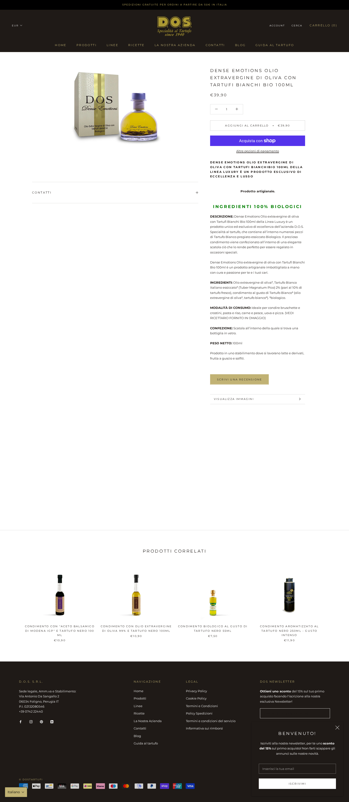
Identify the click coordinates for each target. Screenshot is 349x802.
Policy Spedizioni (199, 713)
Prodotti (86, 45)
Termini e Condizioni (202, 706)
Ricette (136, 45)
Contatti (215, 45)
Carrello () (323, 25)
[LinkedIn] (51, 721)
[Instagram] (31, 721)
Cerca (297, 25)
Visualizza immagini (234, 399)
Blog (240, 45)
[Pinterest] (41, 721)
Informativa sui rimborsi (204, 728)
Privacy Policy (196, 691)
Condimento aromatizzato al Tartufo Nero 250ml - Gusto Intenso (289, 631)
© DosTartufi (31, 779)
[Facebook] (20, 721)
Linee (112, 45)
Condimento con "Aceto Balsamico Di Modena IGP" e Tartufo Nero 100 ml (59, 631)
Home (60, 45)
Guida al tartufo (274, 45)
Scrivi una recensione (239, 379)
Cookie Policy (196, 698)
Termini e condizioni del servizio (211, 721)
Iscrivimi (297, 783)
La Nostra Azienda (175, 45)
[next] (334, 601)
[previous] (14, 601)
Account (277, 25)
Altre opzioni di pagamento (257, 151)
